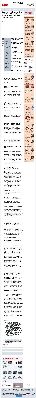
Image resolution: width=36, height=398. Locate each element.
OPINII (12, 9)
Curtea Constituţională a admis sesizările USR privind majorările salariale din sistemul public (7, 48)
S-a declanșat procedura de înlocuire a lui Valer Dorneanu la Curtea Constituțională (7, 54)
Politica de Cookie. (11, 395)
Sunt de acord (19, 396)
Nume (3, 346)
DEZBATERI (30, 9)
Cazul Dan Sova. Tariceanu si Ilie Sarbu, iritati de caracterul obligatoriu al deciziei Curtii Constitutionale (13, 334)
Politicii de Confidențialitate (20, 391)
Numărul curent (23, 1)
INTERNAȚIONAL (8, 9)
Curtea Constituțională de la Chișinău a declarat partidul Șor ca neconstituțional (7, 43)
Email (3, 348)
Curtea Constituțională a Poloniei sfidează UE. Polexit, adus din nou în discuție (7, 67)
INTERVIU (16, 9)
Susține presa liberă (29, 13)
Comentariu (4, 351)
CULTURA (20, 9)
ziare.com (13, 55)
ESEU (23, 9)
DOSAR (26, 9)
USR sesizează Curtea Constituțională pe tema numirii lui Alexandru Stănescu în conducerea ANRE (7, 61)
